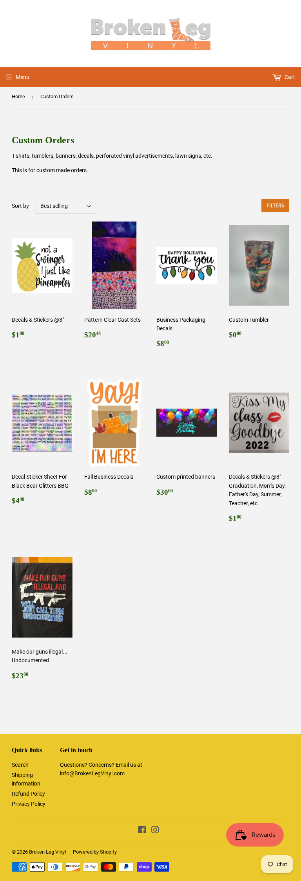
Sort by (20, 206)
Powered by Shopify (95, 852)
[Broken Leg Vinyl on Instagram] (155, 831)
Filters (275, 206)
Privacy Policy (28, 804)
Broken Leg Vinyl (47, 852)
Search (20, 765)
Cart (289, 77)
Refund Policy (28, 794)
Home (18, 96)
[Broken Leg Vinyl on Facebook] (142, 831)
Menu (22, 77)
